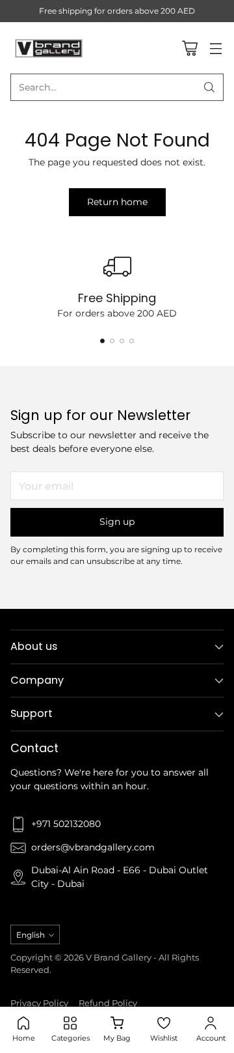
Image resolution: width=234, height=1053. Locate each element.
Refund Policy (108, 1003)
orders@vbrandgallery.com (93, 847)
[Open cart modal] (189, 48)
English (30, 935)
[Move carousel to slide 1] (102, 341)
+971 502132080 (66, 824)
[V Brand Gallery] (49, 47)
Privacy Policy (39, 1003)
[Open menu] (215, 48)
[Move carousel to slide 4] (131, 341)
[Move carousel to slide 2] (112, 341)
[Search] (209, 87)
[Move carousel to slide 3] (122, 341)
